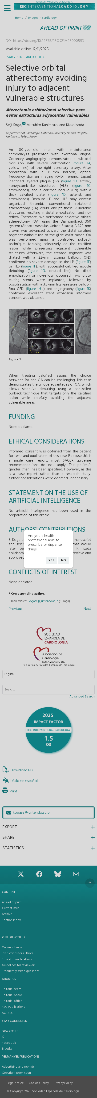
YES (51, 560)
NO (63, 560)
